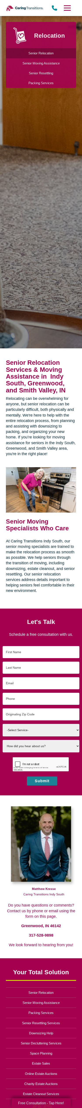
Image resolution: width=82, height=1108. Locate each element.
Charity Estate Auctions (41, 1084)
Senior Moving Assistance (41, 1003)
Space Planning (41, 1053)
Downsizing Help (41, 1033)
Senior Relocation (41, 992)
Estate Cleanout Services (41, 1094)
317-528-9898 (41, 935)
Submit (42, 781)
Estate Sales (41, 1063)
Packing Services (41, 1013)
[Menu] (67, 8)
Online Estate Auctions (41, 1074)
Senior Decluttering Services (41, 1043)
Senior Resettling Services (41, 1023)
